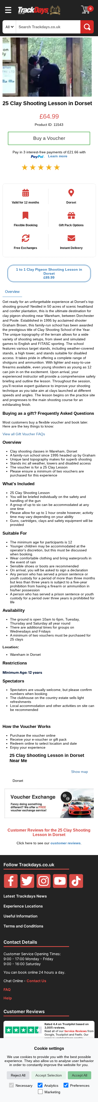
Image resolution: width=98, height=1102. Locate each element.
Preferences (79, 1086)
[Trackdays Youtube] (60, 886)
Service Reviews (75, 1031)
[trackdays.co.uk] (39, 14)
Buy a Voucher (49, 138)
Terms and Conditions (23, 926)
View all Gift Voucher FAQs (24, 434)
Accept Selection (48, 1075)
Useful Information (20, 916)
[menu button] (8, 9)
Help (8, 998)
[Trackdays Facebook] (11, 886)
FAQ (7, 989)
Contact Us (36, 981)
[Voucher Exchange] (49, 803)
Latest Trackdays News (25, 896)
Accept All (79, 1075)
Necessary (24, 1086)
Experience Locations (23, 906)
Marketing (52, 1092)
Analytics (51, 1086)
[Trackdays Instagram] (43, 886)
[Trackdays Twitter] (27, 886)
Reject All (18, 1075)
